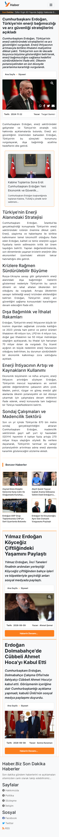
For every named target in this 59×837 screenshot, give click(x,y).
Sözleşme (10, 800)
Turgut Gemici (48, 114)
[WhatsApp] (40, 106)
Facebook (11, 818)
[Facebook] (44, 106)
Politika (9, 795)
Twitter (9, 823)
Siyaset (22, 74)
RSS (7, 828)
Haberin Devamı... (29, 633)
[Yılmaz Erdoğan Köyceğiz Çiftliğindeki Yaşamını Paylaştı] (29, 607)
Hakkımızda (12, 790)
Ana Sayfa (10, 74)
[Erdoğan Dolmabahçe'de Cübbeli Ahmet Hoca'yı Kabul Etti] (29, 724)
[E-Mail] (53, 106)
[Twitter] (48, 106)
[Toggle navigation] (51, 5)
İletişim (9, 805)
